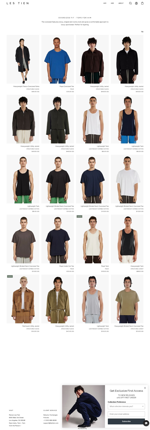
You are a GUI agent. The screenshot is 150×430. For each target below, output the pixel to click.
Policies (46, 417)
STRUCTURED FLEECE (32, 89)
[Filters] (142, 31)
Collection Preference (117, 402)
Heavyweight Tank (137, 266)
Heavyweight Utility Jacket (99, 86)
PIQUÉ (72, 89)
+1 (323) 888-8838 (50, 420)
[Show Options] (143, 406)
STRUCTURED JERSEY (137, 269)
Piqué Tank (105, 266)
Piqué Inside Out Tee (66, 266)
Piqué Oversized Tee (67, 86)
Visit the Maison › (15, 425)
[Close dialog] (145, 388)
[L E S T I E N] (18, 3)
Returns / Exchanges (50, 415)
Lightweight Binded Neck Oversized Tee (60, 206)
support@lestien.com (50, 423)
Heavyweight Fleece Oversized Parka (26, 86)
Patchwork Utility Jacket (30, 326)
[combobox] (126, 406)
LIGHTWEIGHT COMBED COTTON (99, 149)
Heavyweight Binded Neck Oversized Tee (128, 326)
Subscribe (126, 421)
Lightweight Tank (103, 146)
